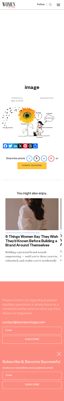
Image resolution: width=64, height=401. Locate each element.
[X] (19, 145)
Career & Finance (13, 233)
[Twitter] (9, 145)
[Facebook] (4, 145)
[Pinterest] (24, 145)
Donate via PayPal (32, 166)
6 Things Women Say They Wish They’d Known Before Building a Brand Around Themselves (31, 241)
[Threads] (29, 145)
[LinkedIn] (14, 145)
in (44, 159)
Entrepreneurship (31, 233)
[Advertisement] (32, 43)
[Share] (34, 145)
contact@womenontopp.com (23, 323)
